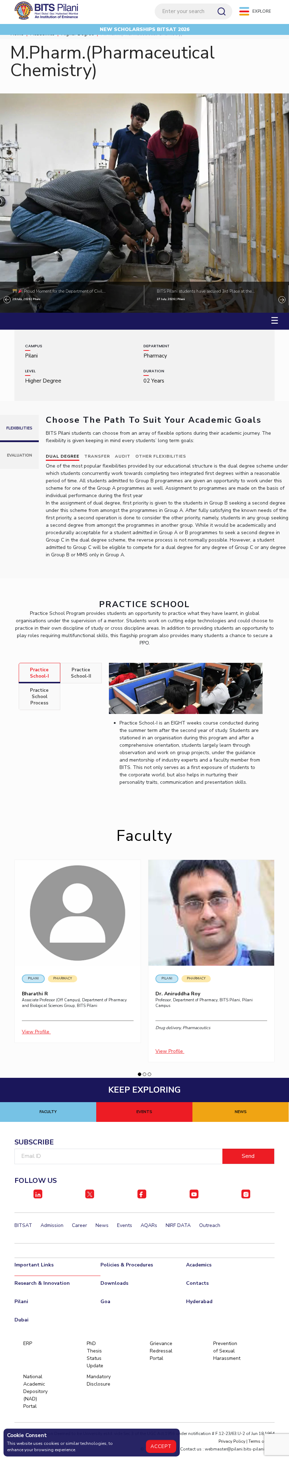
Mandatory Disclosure (98, 1380)
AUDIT (122, 456)
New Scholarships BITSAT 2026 (144, 29)
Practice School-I (39, 673)
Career (79, 1225)
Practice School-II (81, 673)
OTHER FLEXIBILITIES (160, 456)
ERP (27, 1343)
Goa (105, 1301)
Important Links (34, 1265)
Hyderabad (199, 1301)
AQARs (149, 1225)
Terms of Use (261, 1441)
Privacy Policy (232, 1441)
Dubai (21, 1320)
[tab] (39, 673)
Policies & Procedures (126, 1265)
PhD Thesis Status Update (95, 1354)
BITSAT (23, 1225)
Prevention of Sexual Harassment (225, 1351)
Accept (161, 1446)
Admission (52, 1225)
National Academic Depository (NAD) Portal (35, 1391)
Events (124, 1225)
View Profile (36, 1031)
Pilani (33, 978)
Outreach (209, 1225)
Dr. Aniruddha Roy (177, 993)
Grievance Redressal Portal (161, 1351)
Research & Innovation (42, 1283)
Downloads (114, 1283)
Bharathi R (35, 993)
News (102, 1225)
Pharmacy (62, 978)
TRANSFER (97, 456)
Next (281, 299)
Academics (198, 1265)
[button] (139, 1074)
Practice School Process (39, 696)
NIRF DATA (178, 1225)
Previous (7, 299)
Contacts (197, 1283)
